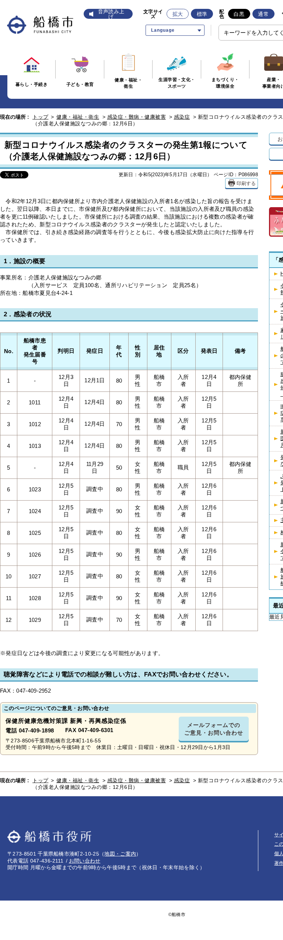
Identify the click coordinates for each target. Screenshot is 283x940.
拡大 (177, 14)
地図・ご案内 (120, 854)
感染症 (182, 117)
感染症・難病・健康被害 (136, 117)
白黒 (239, 14)
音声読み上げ (111, 14)
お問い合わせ (85, 861)
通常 (263, 14)
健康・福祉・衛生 (77, 117)
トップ (40, 117)
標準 (202, 14)
